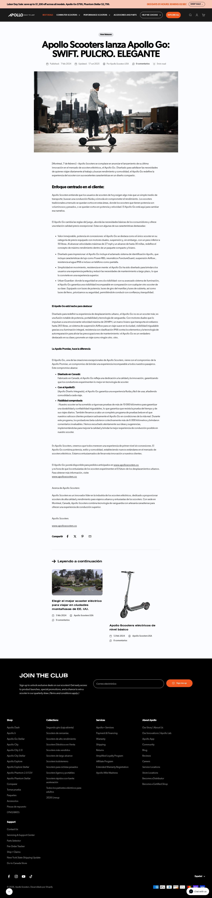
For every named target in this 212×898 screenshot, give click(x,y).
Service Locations (151, 767)
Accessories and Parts (125, 15)
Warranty (100, 739)
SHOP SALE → (197, 4)
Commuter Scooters (66, 15)
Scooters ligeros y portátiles (60, 773)
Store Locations (150, 773)
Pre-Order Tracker (16, 846)
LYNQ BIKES (13, 812)
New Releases (106, 34)
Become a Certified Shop (155, 784)
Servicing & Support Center (21, 835)
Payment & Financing (107, 733)
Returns (100, 750)
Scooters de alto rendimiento (61, 739)
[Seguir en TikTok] (31, 876)
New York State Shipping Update (24, 857)
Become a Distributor (153, 778)
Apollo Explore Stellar (18, 767)
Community (148, 744)
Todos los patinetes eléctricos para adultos (63, 790)
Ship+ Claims (13, 852)
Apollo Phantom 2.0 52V (19, 773)
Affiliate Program (104, 761)
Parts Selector (14, 840)
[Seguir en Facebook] (9, 876)
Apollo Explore (14, 761)
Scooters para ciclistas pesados (62, 767)
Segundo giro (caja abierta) (60, 727)
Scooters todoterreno (57, 761)
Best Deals (48, 15)
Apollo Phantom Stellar (18, 778)
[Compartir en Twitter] (75, 536)
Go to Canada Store (17, 863)
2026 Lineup (52, 797)
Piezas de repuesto (16, 806)
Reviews (146, 756)
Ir (11, 733)
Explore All (173, 15)
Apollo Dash (13, 727)
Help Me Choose (150, 15)
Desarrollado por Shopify (41, 887)
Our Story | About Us (152, 727)
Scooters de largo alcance (59, 756)
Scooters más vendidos (58, 750)
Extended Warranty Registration (112, 767)
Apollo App (148, 739)
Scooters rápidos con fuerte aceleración (60, 780)
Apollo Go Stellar (16, 739)
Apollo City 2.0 (14, 750)
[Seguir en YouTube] (24, 876)
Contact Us (12, 829)
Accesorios (12, 801)
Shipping (101, 744)
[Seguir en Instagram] (16, 876)
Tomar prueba (14, 789)
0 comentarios (143, 64)
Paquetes (11, 795)
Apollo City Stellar (16, 756)
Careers (146, 761)
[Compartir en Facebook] (67, 536)
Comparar (12, 784)
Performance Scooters (95, 15)
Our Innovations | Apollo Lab (156, 733)
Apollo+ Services (105, 727)
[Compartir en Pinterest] (82, 536)
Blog (144, 750)
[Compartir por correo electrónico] (90, 536)
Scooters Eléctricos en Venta (60, 744)
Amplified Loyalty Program (109, 756)
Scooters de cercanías (57, 733)
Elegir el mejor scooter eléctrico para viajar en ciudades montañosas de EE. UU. (77, 604)
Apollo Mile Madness (107, 773)
